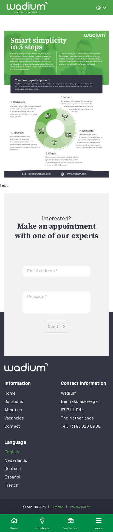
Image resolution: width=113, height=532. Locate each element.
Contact (12, 425)
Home (10, 392)
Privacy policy (80, 507)
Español (12, 476)
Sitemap (58, 507)
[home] (56, 367)
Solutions (13, 401)
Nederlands (15, 460)
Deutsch (12, 468)
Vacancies (14, 417)
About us (13, 409)
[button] (101, 7)
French (11, 484)
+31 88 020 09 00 (85, 425)
